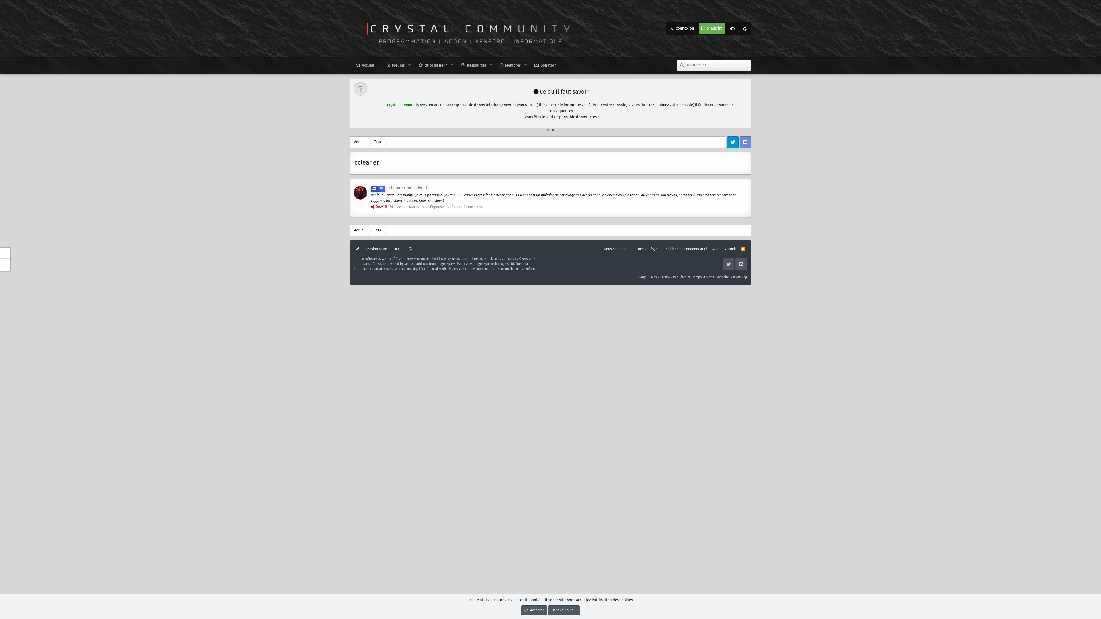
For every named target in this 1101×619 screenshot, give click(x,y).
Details (522, 264)
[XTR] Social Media (454, 269)
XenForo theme (508, 269)
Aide (715, 249)
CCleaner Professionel (403, 188)
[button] (410, 65)
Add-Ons (440, 259)
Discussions (472, 207)
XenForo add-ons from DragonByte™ (430, 264)
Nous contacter (616, 249)
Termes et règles (646, 249)
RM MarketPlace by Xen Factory (504, 259)
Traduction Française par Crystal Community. (387, 269)
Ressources (476, 66)
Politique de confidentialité (686, 249)
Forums (398, 66)
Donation (548, 66)
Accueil (368, 66)
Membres (513, 66)
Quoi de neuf (436, 66)
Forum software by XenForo (393, 259)
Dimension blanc (374, 249)
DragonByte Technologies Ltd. (494, 264)
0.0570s (708, 277)
